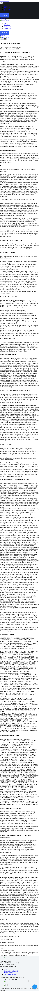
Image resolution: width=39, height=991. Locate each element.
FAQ (5, 969)
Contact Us (7, 28)
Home (5, 23)
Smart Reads (7, 26)
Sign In (4, 33)
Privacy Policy (8, 972)
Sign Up (2, 35)
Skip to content (4, 1)
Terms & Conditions (10, 974)
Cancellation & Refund (11, 971)
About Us (7, 25)
